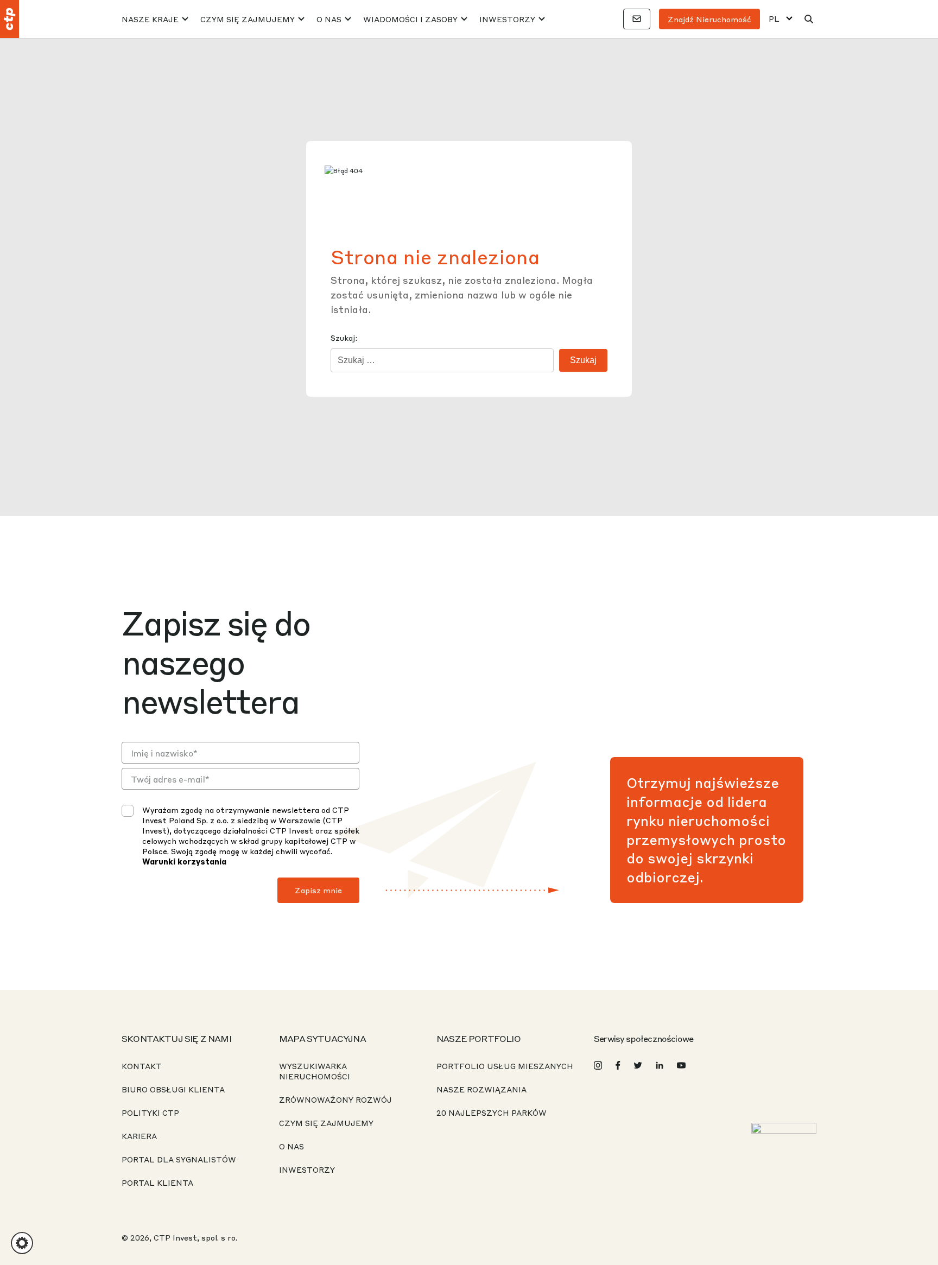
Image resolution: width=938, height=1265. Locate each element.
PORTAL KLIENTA (157, 1182)
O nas (328, 19)
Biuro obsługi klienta (173, 1089)
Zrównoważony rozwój (335, 1099)
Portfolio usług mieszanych (504, 1066)
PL (774, 18)
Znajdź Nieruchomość (709, 19)
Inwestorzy (507, 19)
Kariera (139, 1136)
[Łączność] (636, 19)
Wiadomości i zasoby (410, 19)
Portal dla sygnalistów (179, 1159)
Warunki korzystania (184, 861)
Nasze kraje (150, 19)
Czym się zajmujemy (247, 19)
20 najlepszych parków (491, 1112)
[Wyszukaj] (808, 19)
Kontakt (142, 1066)
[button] (22, 1243)
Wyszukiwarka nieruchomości (314, 1071)
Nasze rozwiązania (481, 1089)
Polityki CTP (150, 1112)
